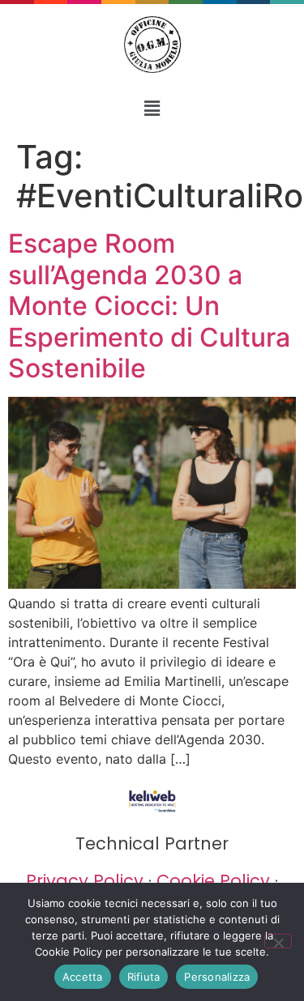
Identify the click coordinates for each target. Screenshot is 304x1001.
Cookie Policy (213, 880)
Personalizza (217, 976)
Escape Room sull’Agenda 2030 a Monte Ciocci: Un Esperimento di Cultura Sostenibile (149, 306)
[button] (151, 108)
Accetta (82, 976)
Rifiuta (144, 976)
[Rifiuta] (278, 941)
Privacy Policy (84, 880)
